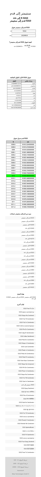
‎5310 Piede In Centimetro (26, 350)
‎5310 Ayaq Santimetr (27, 388)
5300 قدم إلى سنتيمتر (27, 249)
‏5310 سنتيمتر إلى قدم (27, 385)
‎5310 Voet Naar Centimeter (25, 360)
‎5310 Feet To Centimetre (26, 452)
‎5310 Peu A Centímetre (27, 395)
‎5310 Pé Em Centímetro (26, 367)
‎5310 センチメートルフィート (25, 406)
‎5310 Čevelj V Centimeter (26, 420)
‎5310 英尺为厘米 (29, 445)
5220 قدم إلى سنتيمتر (27, 221)
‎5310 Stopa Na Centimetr (26, 315)
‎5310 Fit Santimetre (28, 434)
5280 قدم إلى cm (29, 242)
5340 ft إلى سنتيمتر (28, 263)
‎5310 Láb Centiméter (27, 346)
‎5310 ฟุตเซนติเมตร (28, 427)
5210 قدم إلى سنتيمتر (27, 218)
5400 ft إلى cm (29, 284)
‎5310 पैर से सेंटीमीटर (28, 399)
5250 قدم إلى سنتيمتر (27, 231)
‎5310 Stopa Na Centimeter (26, 374)
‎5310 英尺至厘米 (29, 448)
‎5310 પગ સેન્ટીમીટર (28, 431)
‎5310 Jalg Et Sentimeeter (26, 333)
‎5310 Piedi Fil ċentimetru (26, 357)
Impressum (20, 470)
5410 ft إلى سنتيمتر (28, 287)
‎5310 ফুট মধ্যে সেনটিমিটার (28, 392)
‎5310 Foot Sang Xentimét (26, 441)
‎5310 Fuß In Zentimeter (27, 322)
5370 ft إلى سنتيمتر (28, 273)
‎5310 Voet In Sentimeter (26, 381)
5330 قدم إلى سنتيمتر (27, 259)
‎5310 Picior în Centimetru (26, 371)
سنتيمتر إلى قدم (20, 13)
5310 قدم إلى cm (29, 252)
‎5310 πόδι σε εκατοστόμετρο (25, 326)
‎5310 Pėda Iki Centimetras (26, 353)
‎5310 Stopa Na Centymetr (26, 364)
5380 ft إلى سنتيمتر (28, 277)
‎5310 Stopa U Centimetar (26, 343)
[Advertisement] (20, 5)
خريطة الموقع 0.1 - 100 (20, 460)
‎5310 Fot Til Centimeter (27, 413)
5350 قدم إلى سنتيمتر (27, 266)
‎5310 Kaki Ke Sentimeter (26, 402)
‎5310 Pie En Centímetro (26, 329)
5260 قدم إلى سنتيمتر (27, 235)
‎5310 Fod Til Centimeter (26, 319)
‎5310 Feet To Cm (28, 308)
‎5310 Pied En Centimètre (26, 339)
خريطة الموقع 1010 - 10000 (20, 467)
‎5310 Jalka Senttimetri (27, 336)
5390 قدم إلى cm (29, 280)
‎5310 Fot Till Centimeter (26, 378)
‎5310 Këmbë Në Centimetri (26, 423)
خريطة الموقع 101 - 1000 (20, 463)
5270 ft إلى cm (29, 238)
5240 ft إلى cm (29, 228)
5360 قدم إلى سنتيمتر (27, 270)
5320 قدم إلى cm (29, 256)
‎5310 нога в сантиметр (27, 416)
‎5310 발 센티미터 (28, 409)
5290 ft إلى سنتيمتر (28, 245)
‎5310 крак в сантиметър (26, 312)
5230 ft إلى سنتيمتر (28, 225)
